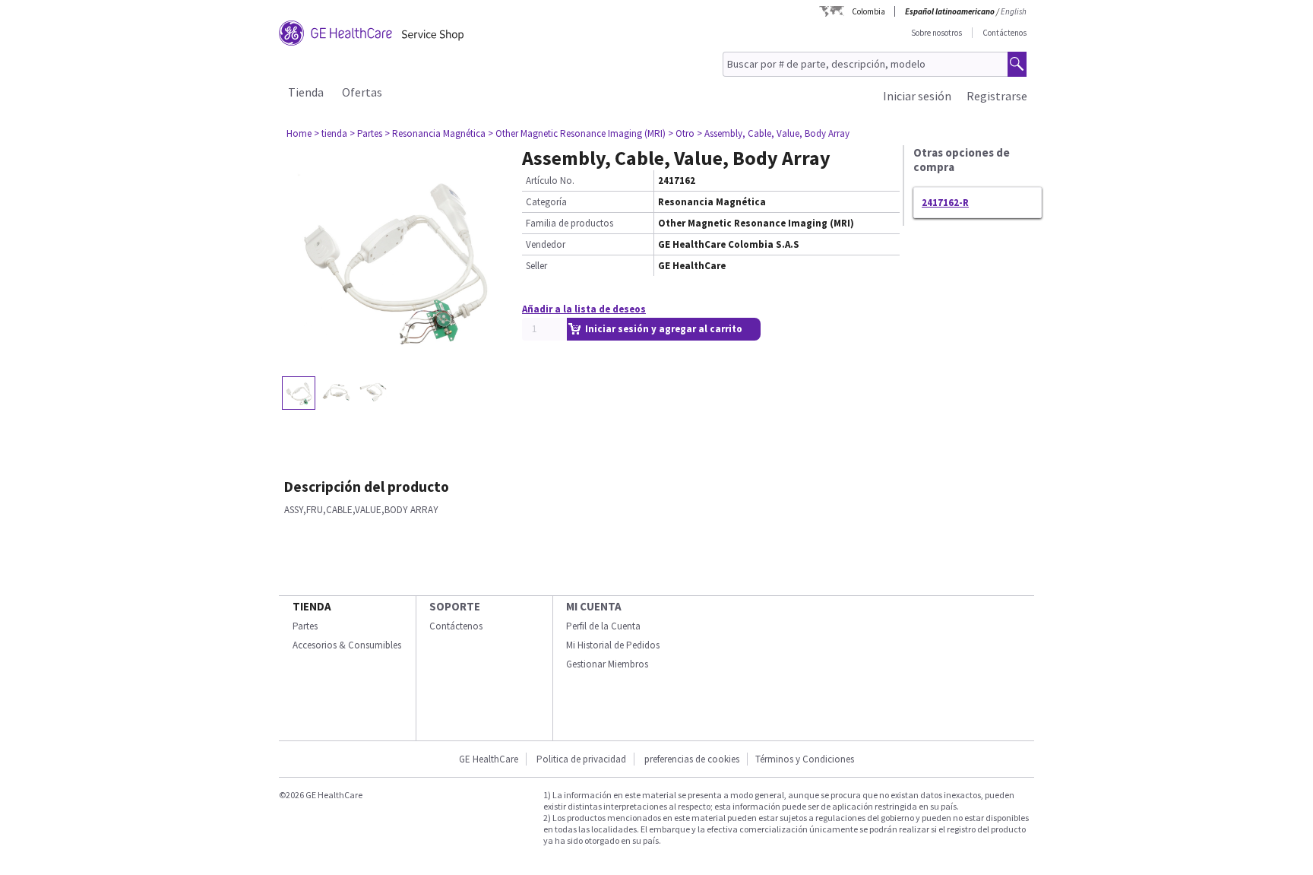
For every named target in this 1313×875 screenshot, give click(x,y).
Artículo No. (550, 180)
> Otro (681, 133)
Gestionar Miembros (607, 664)
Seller (536, 265)
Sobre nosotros (936, 32)
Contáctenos (1004, 32)
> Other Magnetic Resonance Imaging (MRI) (577, 133)
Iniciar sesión (917, 95)
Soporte (454, 606)
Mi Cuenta (594, 606)
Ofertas (362, 92)
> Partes (366, 133)
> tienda (330, 133)
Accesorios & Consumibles (347, 645)
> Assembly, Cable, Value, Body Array (773, 133)
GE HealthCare (488, 759)
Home (299, 133)
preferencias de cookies (691, 759)
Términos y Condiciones (804, 759)
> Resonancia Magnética (435, 133)
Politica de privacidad (581, 759)
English (1014, 11)
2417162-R (945, 202)
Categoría (546, 201)
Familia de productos (569, 223)
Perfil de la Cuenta (603, 626)
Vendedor (545, 244)
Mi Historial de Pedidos (613, 645)
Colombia (868, 11)
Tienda (306, 92)
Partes (305, 626)
